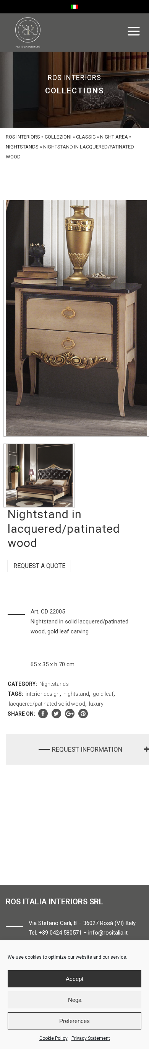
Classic (86, 137)
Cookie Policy (53, 1038)
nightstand (76, 694)
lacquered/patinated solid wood (47, 704)
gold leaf (103, 694)
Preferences (74, 1021)
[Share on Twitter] (56, 713)
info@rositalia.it (108, 932)
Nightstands (22, 147)
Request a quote (39, 565)
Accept (74, 979)
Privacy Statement (90, 1038)
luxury (96, 704)
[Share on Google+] (69, 713)
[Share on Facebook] (43, 713)
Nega (74, 1000)
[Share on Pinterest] (83, 713)
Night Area (114, 137)
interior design (43, 694)
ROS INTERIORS (23, 137)
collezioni (58, 137)
